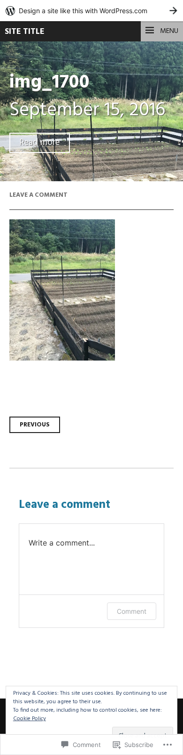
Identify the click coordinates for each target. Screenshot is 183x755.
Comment (131, 611)
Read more (40, 143)
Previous (35, 425)
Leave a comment (38, 195)
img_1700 (49, 82)
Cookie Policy (29, 718)
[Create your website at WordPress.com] (91, 10)
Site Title (25, 32)
